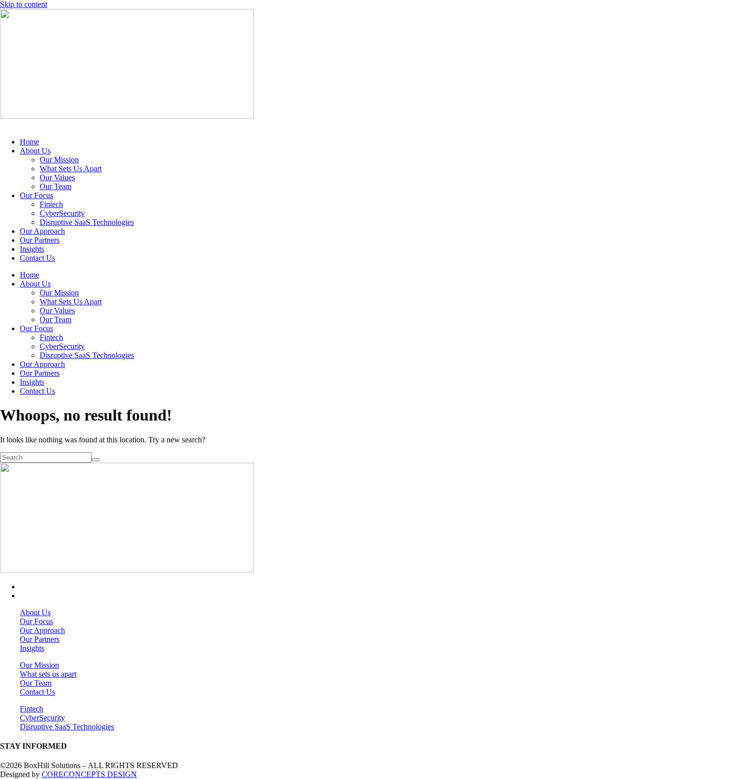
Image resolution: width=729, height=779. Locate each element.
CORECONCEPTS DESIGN (89, 774)
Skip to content (23, 4)
